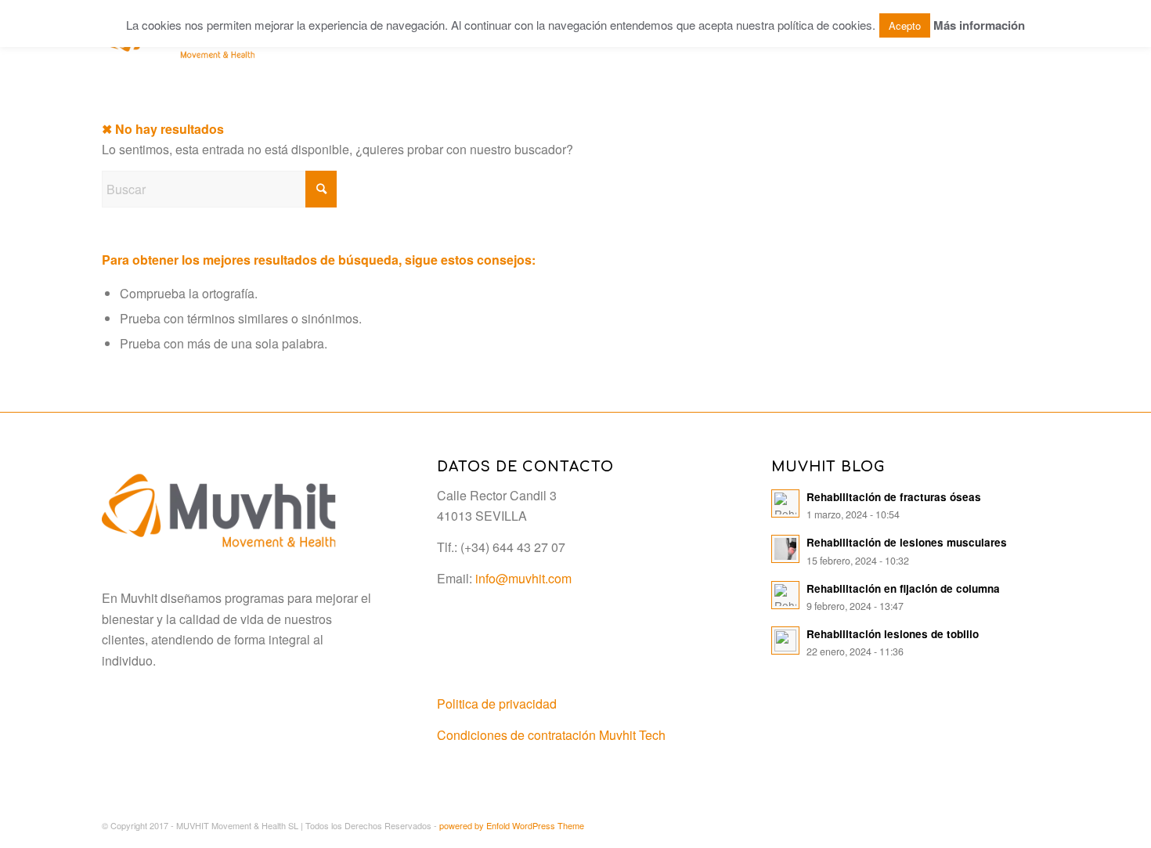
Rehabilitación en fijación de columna (903, 588)
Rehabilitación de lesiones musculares (906, 542)
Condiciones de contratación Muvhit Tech (551, 735)
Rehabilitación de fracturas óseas (893, 496)
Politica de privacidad (497, 704)
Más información (979, 25)
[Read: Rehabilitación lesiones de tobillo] (785, 640)
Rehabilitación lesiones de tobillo (892, 633)
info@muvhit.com (523, 578)
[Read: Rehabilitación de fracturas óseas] (785, 503)
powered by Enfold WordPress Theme (511, 825)
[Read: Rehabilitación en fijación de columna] (785, 595)
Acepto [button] (905, 25)
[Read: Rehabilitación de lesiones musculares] (785, 549)
